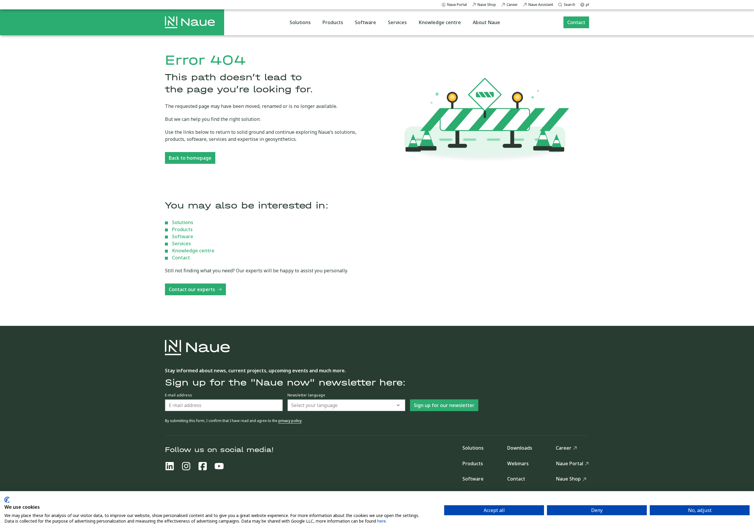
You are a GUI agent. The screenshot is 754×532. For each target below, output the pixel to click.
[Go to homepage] (190, 22)
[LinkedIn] (169, 466)
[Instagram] (186, 466)
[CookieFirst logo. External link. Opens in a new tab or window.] (7, 500)
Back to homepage (190, 158)
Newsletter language (306, 395)
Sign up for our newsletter (444, 405)
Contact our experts (192, 289)
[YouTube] (219, 466)
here (381, 521)
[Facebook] (202, 466)
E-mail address (178, 395)
